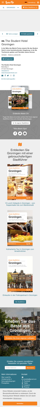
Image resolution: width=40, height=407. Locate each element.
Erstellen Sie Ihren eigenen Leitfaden (20, 338)
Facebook (27, 381)
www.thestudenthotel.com (9, 73)
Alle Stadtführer (20, 302)
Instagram (27, 385)
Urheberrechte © (6, 379)
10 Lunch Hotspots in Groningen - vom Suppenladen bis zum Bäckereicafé (20, 204)
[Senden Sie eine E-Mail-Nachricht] (25, 133)
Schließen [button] (20, 403)
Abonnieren (30, 368)
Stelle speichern (28, 34)
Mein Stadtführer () (31, 7)
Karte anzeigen (13, 34)
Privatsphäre (5, 383)
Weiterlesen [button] (17, 398)
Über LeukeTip (6, 377)
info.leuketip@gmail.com (29, 379)
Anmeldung (31, 2)
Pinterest (26, 387)
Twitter (26, 383)
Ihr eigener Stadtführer (21, 123)
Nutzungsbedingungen (8, 381)
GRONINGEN (11, 7)
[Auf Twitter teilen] (20, 133)
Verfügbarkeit (8, 59)
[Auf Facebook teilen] (15, 133)
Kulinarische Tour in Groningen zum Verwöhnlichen (20, 250)
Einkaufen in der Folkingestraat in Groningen (20, 295)
